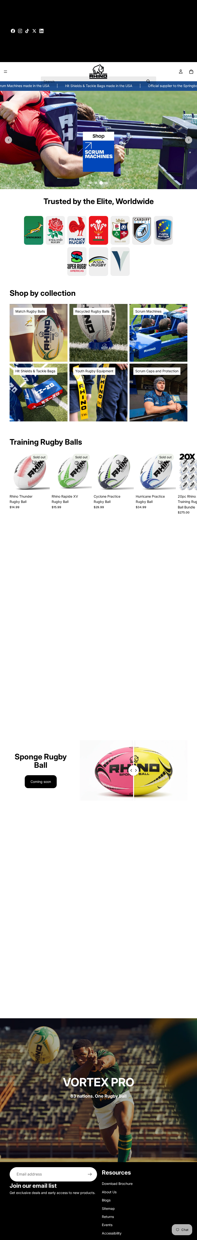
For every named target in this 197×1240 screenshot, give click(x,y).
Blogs (106, 1200)
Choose (130, 484)
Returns (108, 1217)
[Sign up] (90, 1174)
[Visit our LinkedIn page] (41, 31)
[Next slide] (188, 140)
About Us (109, 1192)
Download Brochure (117, 1184)
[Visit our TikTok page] (27, 31)
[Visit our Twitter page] (34, 31)
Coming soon (41, 782)
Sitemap (108, 1208)
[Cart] (191, 71)
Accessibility (112, 1233)
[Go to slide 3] (101, 182)
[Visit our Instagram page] (20, 31)
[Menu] (5, 71)
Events (107, 1225)
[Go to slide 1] (90, 182)
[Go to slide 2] (95, 182)
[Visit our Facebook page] (13, 31)
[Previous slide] (8, 140)
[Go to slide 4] (106, 182)
